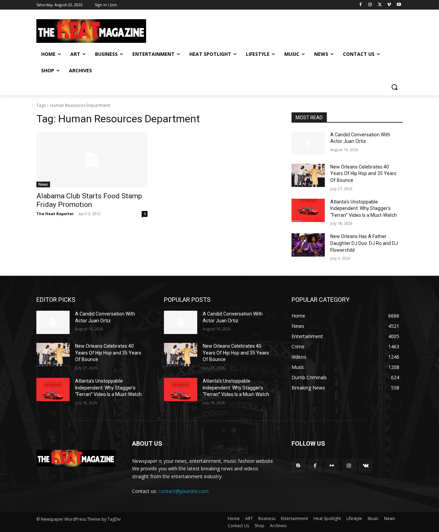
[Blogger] (298, 465)
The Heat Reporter (55, 213)
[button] (394, 87)
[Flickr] (332, 465)
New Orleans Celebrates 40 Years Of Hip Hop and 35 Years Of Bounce (363, 173)
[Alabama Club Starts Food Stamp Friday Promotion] (91, 159)
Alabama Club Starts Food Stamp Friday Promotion (89, 200)
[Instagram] (370, 5)
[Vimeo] (389, 5)
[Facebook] (361, 5)
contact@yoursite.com (183, 491)
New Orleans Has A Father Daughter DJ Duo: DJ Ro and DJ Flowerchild (364, 243)
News (43, 184)
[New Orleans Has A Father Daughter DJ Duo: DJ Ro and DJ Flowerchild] (308, 245)
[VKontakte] (365, 465)
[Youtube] (399, 5)
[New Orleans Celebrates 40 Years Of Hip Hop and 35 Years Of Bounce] (308, 175)
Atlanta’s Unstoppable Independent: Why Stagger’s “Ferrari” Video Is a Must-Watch (363, 208)
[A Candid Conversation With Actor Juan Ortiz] (308, 143)
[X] (380, 5)
